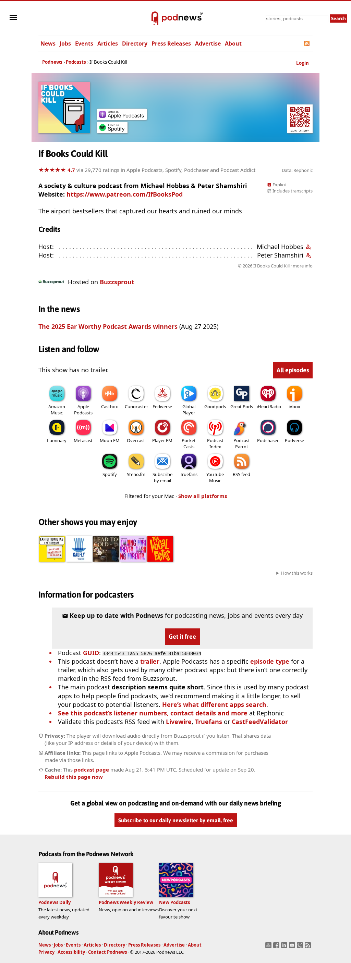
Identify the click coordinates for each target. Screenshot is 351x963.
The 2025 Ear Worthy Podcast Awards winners (108, 326)
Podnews (52, 62)
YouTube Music (215, 477)
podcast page (91, 769)
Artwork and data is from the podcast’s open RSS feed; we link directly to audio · (204, 266)
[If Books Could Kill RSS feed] (307, 43)
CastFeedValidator (260, 721)
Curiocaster (136, 406)
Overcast (136, 440)
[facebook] (277, 947)
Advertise (208, 43)
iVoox (294, 406)
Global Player (188, 409)
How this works (297, 573)
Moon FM (110, 440)
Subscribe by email (162, 477)
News (48, 43)
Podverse (294, 440)
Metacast (83, 440)
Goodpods (215, 406)
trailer (149, 661)
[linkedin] (285, 947)
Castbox (109, 406)
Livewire (179, 721)
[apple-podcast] (122, 117)
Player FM (162, 440)
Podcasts (76, 62)
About (233, 43)
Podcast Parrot (241, 443)
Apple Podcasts (83, 409)
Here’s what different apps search (214, 704)
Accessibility (71, 952)
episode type (269, 661)
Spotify (109, 474)
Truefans (188, 474)
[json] (301, 947)
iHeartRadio (269, 406)
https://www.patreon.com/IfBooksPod (124, 194)
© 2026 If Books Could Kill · (275, 266)
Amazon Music (56, 409)
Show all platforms (202, 495)
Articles (107, 43)
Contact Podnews (107, 952)
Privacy (46, 952)
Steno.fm (136, 474)
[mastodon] (269, 947)
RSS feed (241, 474)
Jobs (65, 43)
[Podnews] (155, 18)
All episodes (293, 370)
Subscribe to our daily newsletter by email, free (175, 820)
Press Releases (171, 43)
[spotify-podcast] (112, 131)
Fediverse (162, 406)
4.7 (71, 169)
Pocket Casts (189, 443)
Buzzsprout (117, 282)
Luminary (56, 440)
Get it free (182, 636)
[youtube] (293, 947)
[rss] (309, 947)
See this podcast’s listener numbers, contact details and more (152, 713)
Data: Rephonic (297, 170)
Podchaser (268, 440)
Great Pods (241, 406)
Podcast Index (215, 443)
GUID (91, 653)
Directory (134, 43)
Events (84, 43)
